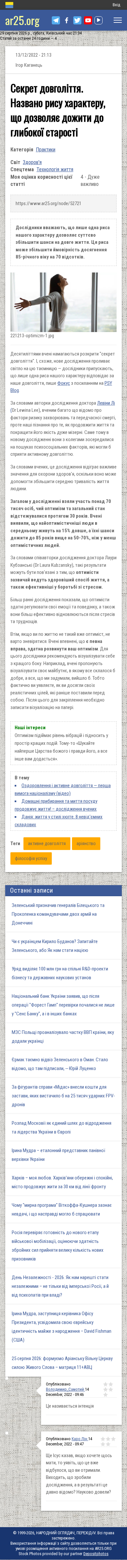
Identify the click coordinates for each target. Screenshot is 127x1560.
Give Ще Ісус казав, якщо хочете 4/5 (103, 1444)
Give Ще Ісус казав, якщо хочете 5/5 (108, 1444)
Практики (45, 149)
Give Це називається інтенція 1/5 (105, 1384)
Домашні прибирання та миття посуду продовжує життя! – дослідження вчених (56, 805)
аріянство (86, 843)
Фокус (63, 383)
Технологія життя (54, 169)
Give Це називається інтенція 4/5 (110, 1389)
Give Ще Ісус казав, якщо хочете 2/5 (108, 1439)
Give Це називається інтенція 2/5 (110, 1384)
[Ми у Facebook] (67, 20)
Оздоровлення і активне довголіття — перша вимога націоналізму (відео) (63, 789)
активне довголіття (47, 843)
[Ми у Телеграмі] (56, 20)
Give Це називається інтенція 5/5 (105, 1394)
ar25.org (22, 20)
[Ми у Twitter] (77, 20)
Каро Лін (80, 1438)
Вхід (116, 4)
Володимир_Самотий (65, 1389)
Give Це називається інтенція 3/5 (105, 1389)
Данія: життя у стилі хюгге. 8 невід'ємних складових (59, 821)
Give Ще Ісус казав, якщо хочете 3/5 (113, 1439)
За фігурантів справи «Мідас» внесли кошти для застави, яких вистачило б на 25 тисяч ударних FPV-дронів (63, 1095)
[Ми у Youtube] (88, 20)
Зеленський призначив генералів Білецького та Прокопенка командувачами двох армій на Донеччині (58, 914)
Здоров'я (32, 162)
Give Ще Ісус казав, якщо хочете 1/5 (103, 1439)
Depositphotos (95, 1553)
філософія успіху (31, 858)
